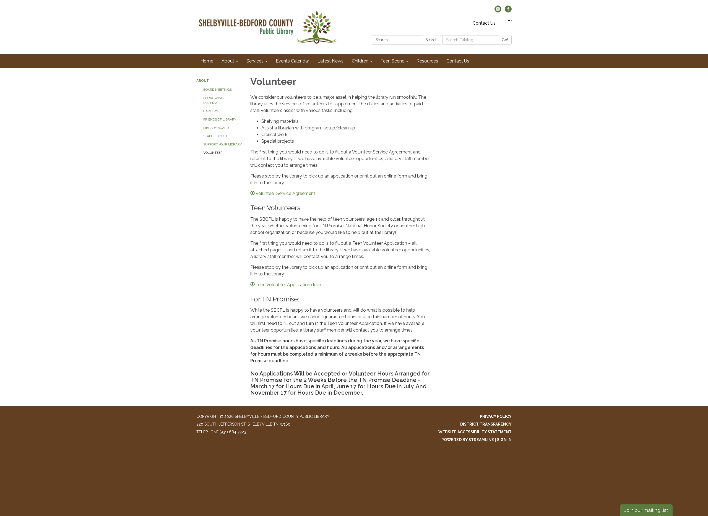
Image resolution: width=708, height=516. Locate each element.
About (202, 81)
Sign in (504, 439)
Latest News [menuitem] (330, 61)
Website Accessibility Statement (475, 432)
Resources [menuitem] (427, 61)
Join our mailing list (646, 510)
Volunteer (213, 153)
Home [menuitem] (207, 61)
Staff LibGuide (216, 136)
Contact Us (484, 23)
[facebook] (508, 11)
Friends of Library (219, 119)
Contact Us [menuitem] (457, 61)
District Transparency (486, 424)
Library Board (216, 128)
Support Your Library (222, 144)
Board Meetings (217, 90)
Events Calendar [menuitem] (292, 61)
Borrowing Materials (213, 100)
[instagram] (497, 11)
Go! (505, 40)
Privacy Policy (496, 416)
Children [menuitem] (360, 61)
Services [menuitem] (255, 61)
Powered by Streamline (467, 439)
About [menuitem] (228, 61)
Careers (210, 111)
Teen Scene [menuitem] (392, 61)
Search (431, 40)
